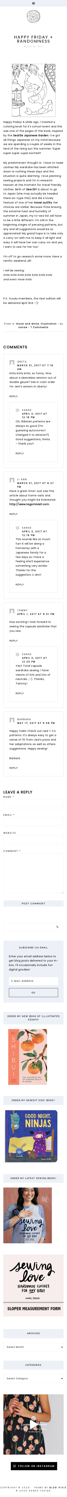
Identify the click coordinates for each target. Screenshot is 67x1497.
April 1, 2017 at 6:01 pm (36, 614)
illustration (49, 323)
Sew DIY (31, 189)
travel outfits (43, 202)
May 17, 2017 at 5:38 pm (36, 723)
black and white (27, 323)
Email (9, 815)
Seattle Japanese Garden (31, 135)
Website (9, 833)
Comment (12, 851)
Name (8, 796)
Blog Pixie (58, 1487)
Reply (13, 396)
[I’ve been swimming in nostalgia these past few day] (33, 1424)
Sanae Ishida (33, 16)
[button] (33, 3)
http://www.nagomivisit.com (29, 504)
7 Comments (40, 327)
